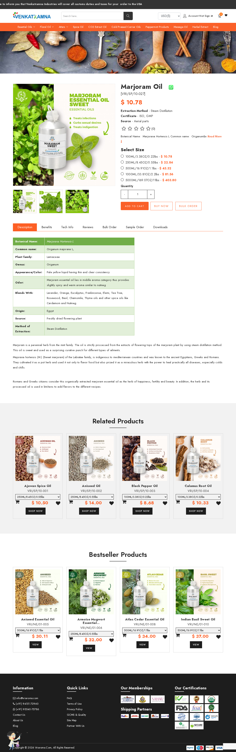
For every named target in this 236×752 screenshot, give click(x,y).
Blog (215, 27)
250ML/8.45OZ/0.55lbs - (149, 162)
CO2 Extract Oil (97, 27)
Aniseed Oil (91, 486)
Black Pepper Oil (145, 486)
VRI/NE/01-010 (198, 624)
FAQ (69, 698)
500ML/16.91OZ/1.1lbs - (148, 168)
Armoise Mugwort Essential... (91, 621)
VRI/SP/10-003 (144, 491)
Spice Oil (78, 27)
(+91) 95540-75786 (27, 709)
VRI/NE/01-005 (38, 624)
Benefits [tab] (46, 227)
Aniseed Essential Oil (37, 619)
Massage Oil (181, 27)
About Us (18, 720)
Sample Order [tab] (135, 227)
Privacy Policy (75, 709)
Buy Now (161, 206)
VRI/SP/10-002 (91, 491)
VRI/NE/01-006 (91, 628)
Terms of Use (74, 704)
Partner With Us (75, 726)
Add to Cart (134, 206)
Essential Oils (25, 27)
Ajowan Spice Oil (37, 486)
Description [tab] (25, 227)
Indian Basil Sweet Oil (198, 619)
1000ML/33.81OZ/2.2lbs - (149, 174)
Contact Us (19, 715)
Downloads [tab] (160, 227)
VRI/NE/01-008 (145, 624)
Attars (62, 27)
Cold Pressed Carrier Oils (126, 27)
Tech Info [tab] (67, 227)
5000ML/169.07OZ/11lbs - (151, 180)
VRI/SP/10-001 (37, 491)
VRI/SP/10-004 (198, 491)
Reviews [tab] (88, 227)
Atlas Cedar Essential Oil (144, 619)
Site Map (72, 720)
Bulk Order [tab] (110, 227)
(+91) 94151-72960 (27, 704)
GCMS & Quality (76, 715)
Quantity (127, 186)
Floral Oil (45, 27)
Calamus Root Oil (198, 486)
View (35, 644)
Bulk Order (188, 206)
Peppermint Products (157, 27)
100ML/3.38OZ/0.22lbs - (149, 156)
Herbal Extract (200, 27)
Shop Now (36, 511)
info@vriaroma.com (26, 698)
